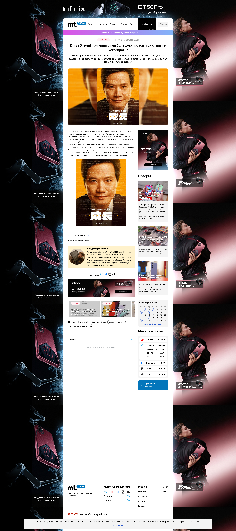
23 (149, 318)
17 (153, 315)
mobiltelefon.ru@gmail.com (93, 514)
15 (145, 315)
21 (141, 318)
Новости (103, 40)
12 (161, 312)
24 (153, 318)
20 (165, 315)
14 (141, 315)
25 (157, 318)
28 (141, 320)
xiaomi (74, 322)
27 (165, 318)
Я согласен (118, 525)
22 (145, 318)
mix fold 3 (84, 322)
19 (161, 315)
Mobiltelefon (90, 235)
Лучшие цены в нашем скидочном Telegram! (118, 32)
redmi (111, 322)
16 (149, 315)
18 (157, 315)
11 (157, 312)
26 (161, 318)
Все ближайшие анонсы (153, 324)
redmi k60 (121, 322)
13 (165, 312)
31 (141, 310)
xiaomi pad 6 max (98, 322)
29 (145, 320)
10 (153, 312)
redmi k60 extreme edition (80, 326)
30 (149, 320)
